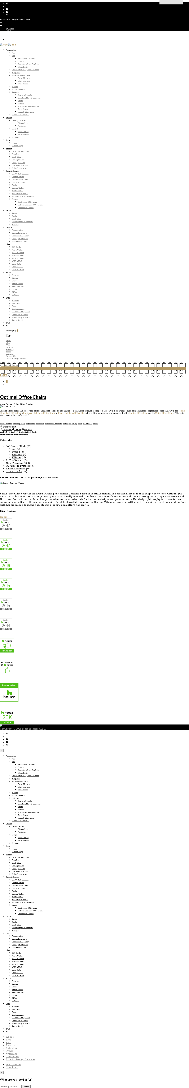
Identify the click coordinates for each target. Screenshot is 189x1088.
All (7, 326)
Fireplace (16, 72)
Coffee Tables (18, 177)
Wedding (16, 303)
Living (14, 289)
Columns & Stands (20, 179)
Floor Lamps (23, 134)
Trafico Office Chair (138, 413)
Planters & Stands (19, 241)
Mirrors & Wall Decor (21, 75)
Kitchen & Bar (18, 286)
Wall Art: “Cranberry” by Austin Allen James (18, 432)
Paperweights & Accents (22, 222)
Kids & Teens (17, 283)
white (95, 423)
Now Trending (27, 404)
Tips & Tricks (14, 471)
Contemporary (18, 309)
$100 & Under (18, 253)
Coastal (15, 306)
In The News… (14, 460)
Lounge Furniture (20, 238)
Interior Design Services (16, 358)
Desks (14, 185)
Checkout (9, 30)
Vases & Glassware (26, 112)
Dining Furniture (19, 233)
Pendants (22, 126)
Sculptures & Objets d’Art (29, 106)
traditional (87, 423)
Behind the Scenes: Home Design (14, 434)
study (74, 423)
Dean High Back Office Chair (72, 413)
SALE (8, 323)
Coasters (21, 61)
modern (58, 423)
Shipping (10, 349)
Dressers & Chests (26, 207)
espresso (40, 423)
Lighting (9, 117)
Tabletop (15, 92)
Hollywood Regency (21, 312)
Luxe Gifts (16, 264)
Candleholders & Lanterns (29, 98)
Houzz (4, 516)
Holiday (15, 300)
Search (26, 1086)
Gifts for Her (17, 267)
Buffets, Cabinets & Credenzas (30, 205)
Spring (16, 451)
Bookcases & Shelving (27, 202)
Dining (15, 278)
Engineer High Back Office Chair (39, 413)
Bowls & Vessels (25, 95)
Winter (16, 457)
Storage (15, 199)
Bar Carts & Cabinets (26, 58)
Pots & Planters (18, 89)
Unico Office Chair (164, 413)
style (80, 423)
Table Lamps (23, 132)
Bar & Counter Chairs (21, 151)
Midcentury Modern (21, 317)
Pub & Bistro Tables (20, 193)
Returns (9, 347)
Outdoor (9, 227)
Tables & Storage (12, 171)
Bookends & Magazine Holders (25, 70)
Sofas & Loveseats (19, 168)
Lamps (15, 129)
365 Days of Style (16, 446)
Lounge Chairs (18, 162)
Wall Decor (23, 84)
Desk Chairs (17, 157)
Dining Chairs (18, 160)
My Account (10, 28)
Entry (14, 281)
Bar (13, 56)
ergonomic (30, 423)
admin (2, 404)
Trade (8, 352)
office (65, 423)
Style (8, 298)
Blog (8, 343)
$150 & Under (18, 255)
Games (21, 103)
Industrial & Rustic (20, 314)
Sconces (15, 137)
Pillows (15, 86)
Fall (14, 448)
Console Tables (18, 182)
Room (8, 272)
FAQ (8, 345)
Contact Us (11, 356)
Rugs (8, 140)
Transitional (17, 320)
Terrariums (23, 109)
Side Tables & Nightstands (23, 196)
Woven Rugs (17, 146)
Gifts (8, 244)
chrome (8, 423)
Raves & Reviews (16, 468)
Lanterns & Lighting (20, 236)
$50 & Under (17, 250)
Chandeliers (23, 123)
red (70, 423)
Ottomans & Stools (20, 165)
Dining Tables (18, 188)
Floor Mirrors (24, 78)
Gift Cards (16, 247)
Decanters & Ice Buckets (28, 64)
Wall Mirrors (24, 81)
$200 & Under (18, 258)
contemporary (19, 423)
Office (8, 210)
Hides (14, 143)
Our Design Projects (18, 465)
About (8, 341)
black (2, 423)
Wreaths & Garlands (20, 115)
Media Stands (17, 191)
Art (13, 53)
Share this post (9, 427)
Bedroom (16, 275)
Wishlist (9, 354)
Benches (15, 154)
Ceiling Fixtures (19, 120)
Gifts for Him (18, 269)
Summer (17, 454)
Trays (20, 101)
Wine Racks (23, 67)
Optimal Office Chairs (23, 397)
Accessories (11, 50)
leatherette (49, 423)
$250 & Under (18, 261)
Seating (9, 148)
